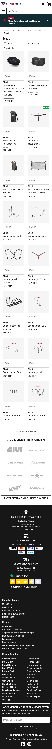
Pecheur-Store (34, 661)
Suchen (15, 11)
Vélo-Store (32, 693)
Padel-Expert (33, 658)
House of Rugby (9, 687)
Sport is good (33, 680)
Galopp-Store (8, 677)
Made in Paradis (10, 693)
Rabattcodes (8, 616)
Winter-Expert (33, 696)
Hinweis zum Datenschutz (14, 648)
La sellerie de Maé (11, 690)
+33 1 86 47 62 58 (26, 529)
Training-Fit (32, 683)
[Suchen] (9, 11)
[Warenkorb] (49, 4)
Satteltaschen (39, 30)
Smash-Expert (34, 671)
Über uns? (7, 626)
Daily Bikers (8, 661)
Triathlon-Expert (34, 690)
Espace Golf (8, 671)
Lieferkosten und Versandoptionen (18, 645)
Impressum (7, 638)
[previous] (2, 469)
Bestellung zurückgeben (26, 570)
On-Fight (6, 699)
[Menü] (3, 11)
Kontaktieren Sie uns (26, 521)
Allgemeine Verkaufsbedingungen (18, 632)
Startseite (7, 30)
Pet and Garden (34, 664)
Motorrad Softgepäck (22, 30)
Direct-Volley (8, 668)
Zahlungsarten (9, 642)
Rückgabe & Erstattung (13, 635)
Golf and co (7, 680)
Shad (5, 82)
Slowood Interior (35, 668)
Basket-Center (9, 658)
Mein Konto (7, 604)
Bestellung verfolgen (12, 610)
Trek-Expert (32, 687)
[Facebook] (23, 744)
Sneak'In (31, 674)
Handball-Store (9, 683)
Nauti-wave (7, 696)
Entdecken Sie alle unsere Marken (26, 498)
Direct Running (9, 664)
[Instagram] (29, 744)
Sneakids (31, 677)
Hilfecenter (7, 607)
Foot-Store (7, 674)
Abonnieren (26, 726)
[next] (50, 469)
